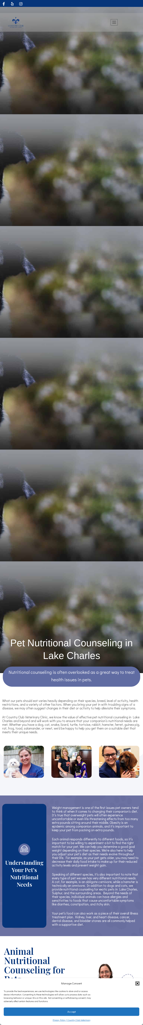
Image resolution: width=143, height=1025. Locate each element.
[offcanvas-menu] (114, 22)
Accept (71, 1011)
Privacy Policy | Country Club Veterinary (71, 1019)
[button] (137, 983)
